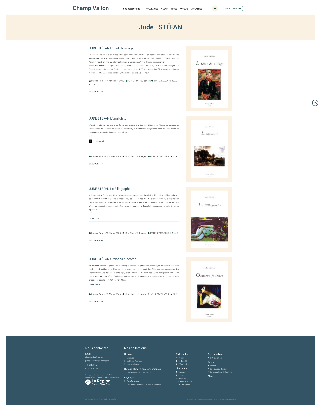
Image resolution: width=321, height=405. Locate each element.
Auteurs (184, 9)
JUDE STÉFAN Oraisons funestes (112, 259)
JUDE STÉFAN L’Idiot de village (111, 48)
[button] (215, 8)
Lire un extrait (99, 141)
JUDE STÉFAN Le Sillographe (110, 189)
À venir (164, 9)
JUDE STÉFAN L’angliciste (107, 118)
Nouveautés (152, 9)
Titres (174, 9)
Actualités (196, 9)
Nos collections (131, 9)
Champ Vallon (91, 8)
